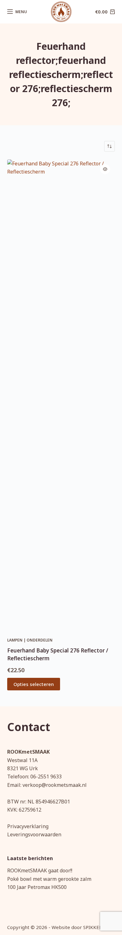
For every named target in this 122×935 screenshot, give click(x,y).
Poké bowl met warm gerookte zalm (49, 878)
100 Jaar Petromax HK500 (37, 887)
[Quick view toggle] (105, 169)
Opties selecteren (33, 684)
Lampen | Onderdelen (30, 640)
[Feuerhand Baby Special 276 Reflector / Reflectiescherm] (60, 394)
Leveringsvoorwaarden (34, 834)
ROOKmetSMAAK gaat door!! (39, 870)
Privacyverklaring (27, 826)
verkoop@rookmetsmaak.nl (55, 785)
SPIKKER (92, 927)
